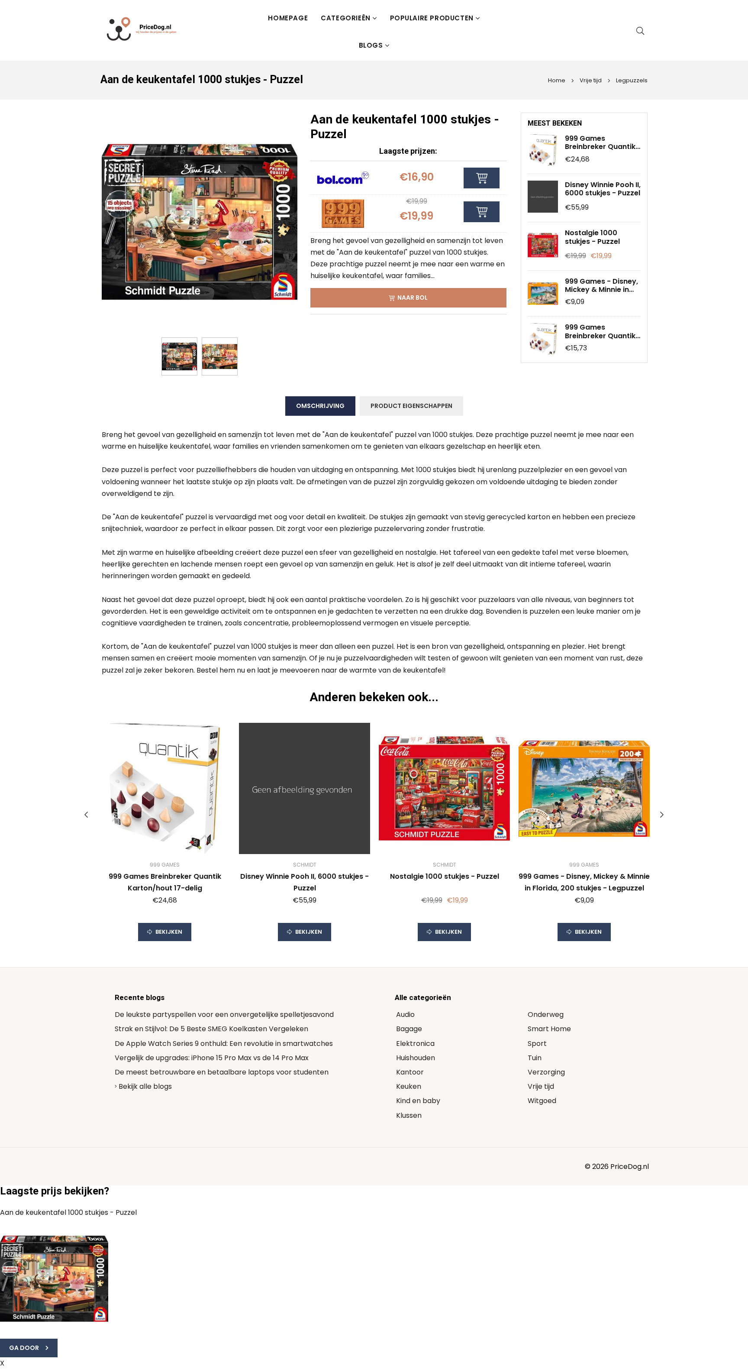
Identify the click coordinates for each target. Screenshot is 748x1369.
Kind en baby (418, 1101)
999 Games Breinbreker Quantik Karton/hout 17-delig (602, 142)
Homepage (288, 18)
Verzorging (546, 1072)
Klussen (409, 1115)
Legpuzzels (631, 80)
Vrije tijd (590, 80)
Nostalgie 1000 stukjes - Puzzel (592, 237)
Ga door (24, 1347)
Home (556, 80)
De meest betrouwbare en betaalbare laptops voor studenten (222, 1072)
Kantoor (410, 1072)
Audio (405, 1014)
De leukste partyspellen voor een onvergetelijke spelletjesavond (224, 1014)
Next (662, 814)
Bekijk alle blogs (144, 1086)
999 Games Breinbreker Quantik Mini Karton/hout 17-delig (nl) (601, 331)
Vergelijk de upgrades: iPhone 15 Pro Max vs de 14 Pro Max (212, 1058)
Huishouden (415, 1058)
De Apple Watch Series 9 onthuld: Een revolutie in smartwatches (224, 1044)
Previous (86, 814)
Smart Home (549, 1029)
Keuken (408, 1086)
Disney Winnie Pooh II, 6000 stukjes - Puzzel (603, 189)
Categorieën (346, 18)
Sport (537, 1044)
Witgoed (542, 1101)
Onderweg (546, 1014)
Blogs (371, 45)
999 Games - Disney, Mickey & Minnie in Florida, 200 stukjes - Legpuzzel (602, 285)
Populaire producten (432, 18)
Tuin (535, 1058)
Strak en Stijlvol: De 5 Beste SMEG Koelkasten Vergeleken (211, 1029)
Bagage (409, 1029)
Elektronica (415, 1044)
